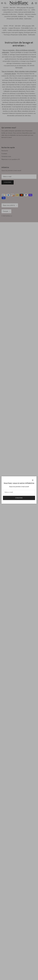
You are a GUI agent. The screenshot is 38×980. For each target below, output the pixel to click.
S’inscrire (19, 498)
